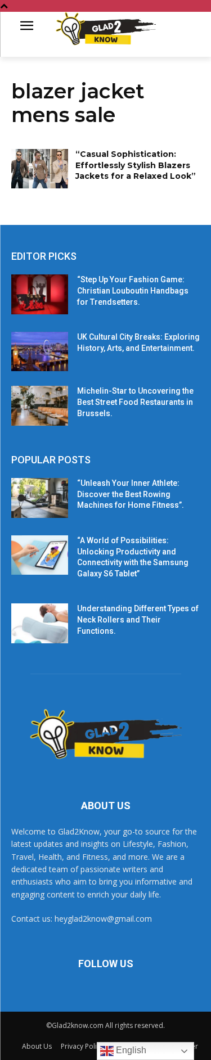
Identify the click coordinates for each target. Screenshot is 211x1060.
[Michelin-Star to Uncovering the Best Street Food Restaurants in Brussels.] (39, 405)
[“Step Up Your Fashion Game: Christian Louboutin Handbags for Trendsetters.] (39, 294)
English (130, 1050)
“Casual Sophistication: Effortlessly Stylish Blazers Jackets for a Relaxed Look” (135, 165)
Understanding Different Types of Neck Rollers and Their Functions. (138, 619)
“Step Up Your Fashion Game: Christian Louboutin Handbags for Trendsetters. (132, 290)
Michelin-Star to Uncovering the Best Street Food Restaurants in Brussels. (135, 401)
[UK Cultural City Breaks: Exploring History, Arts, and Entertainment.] (39, 351)
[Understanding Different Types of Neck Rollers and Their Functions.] (39, 623)
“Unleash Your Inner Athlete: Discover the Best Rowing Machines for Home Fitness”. (130, 494)
